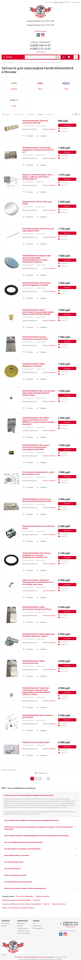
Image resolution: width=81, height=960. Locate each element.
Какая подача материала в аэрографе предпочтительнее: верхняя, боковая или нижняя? (36, 835)
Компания (6, 921)
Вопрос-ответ (37, 926)
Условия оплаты (22, 928)
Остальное (36, 900)
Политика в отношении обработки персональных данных (34, 957)
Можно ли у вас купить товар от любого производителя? (25, 888)
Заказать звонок (41, 52)
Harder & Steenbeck (49, 129)
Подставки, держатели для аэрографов (16, 900)
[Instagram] (42, 35)
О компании (6, 923)
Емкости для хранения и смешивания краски (18, 908)
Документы (21, 923)
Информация (22, 921)
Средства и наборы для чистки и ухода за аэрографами (21, 904)
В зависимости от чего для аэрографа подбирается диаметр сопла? (28, 795)
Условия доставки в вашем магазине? (18, 882)
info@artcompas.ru (40, 31)
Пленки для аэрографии (25, 896)
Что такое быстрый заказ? (13, 862)
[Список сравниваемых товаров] (64, 58)
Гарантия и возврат (23, 933)
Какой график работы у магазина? (16, 855)
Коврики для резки (42, 896)
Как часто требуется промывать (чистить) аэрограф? (23, 842)
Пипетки (46, 904)
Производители (38, 928)
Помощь (36, 921)
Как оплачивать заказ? (12, 868)
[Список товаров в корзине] (76, 58)
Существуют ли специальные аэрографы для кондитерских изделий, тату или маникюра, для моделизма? (38, 828)
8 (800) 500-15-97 (40, 45)
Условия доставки (23, 931)
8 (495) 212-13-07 (40, 48)
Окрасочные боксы (58, 904)
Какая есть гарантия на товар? (15, 875)
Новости (4, 926)
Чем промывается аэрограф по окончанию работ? (22, 849)
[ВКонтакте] (38, 35)
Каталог (9, 57)
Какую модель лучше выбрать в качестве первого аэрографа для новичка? (31, 820)
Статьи (35, 923)
